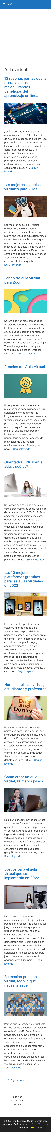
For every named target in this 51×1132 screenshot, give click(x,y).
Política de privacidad (24, 1124)
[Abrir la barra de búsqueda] (47, 4)
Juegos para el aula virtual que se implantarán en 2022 (21, 873)
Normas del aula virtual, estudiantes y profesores (25, 686)
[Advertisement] (25, 40)
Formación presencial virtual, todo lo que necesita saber (22, 981)
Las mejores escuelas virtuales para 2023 (22, 187)
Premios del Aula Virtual (24, 367)
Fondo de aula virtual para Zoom (22, 280)
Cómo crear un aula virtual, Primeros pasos (23, 779)
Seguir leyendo (12, 264)
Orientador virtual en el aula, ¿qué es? (23, 464)
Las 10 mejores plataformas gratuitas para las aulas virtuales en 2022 (23, 579)
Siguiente (18, 1080)
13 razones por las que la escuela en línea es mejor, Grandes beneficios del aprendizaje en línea (25, 87)
